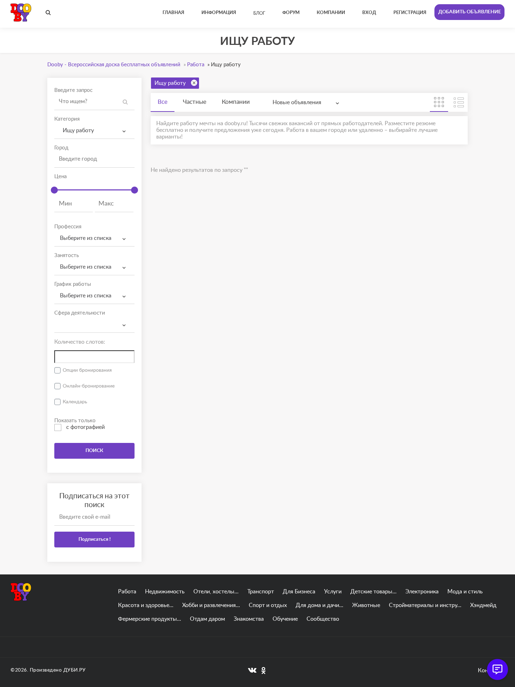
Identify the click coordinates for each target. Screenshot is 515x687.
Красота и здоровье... (145, 605)
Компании (236, 102)
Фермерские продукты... (149, 619)
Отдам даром (207, 619)
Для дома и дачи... (319, 605)
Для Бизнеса (299, 591)
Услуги (333, 591)
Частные (194, 102)
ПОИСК (94, 450)
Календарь (75, 401)
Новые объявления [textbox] (297, 102)
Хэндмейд (483, 605)
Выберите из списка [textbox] (85, 238)
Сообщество (323, 619)
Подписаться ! (94, 539)
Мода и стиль (465, 591)
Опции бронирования (87, 370)
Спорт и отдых (268, 605)
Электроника (422, 591)
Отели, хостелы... (216, 591)
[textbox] (94, 318)
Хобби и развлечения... (211, 605)
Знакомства (249, 619)
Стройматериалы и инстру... (425, 605)
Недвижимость (165, 591)
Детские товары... (373, 591)
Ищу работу (170, 83)
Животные (366, 605)
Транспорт (260, 591)
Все (162, 102)
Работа (127, 591)
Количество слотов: (79, 342)
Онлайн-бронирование (89, 386)
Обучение (285, 619)
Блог (259, 13)
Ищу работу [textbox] (77, 130)
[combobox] (94, 130)
